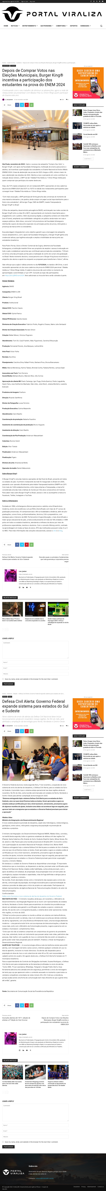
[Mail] (27, 587)
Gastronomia (11, 63)
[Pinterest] (27, 105)
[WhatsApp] (31, 105)
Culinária (19, 63)
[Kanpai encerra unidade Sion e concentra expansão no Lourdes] (35, 609)
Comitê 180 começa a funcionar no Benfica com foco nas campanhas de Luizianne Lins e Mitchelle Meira (92, 148)
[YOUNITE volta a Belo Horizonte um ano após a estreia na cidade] (77, 125)
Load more (87, 159)
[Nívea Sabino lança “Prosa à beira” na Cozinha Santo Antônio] (12, 609)
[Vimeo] (99, 1)
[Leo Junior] (3, 100)
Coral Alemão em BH (90, 134)
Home (4, 63)
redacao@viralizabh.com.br (45, 1178)
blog (60, 531)
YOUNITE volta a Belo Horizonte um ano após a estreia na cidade (91, 125)
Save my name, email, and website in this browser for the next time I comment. (31, 679)
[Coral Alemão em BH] (77, 136)
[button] (101, 25)
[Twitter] (97, 1)
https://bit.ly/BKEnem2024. (14, 275)
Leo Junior (10, 99)
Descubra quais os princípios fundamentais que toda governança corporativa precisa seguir (54, 559)
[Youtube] (102, 1)
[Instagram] (94, 1)
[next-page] (7, 629)
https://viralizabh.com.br (25, 574)
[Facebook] (91, 1)
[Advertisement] (53, 44)
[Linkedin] (23, 587)
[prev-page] (3, 629)
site (54, 531)
